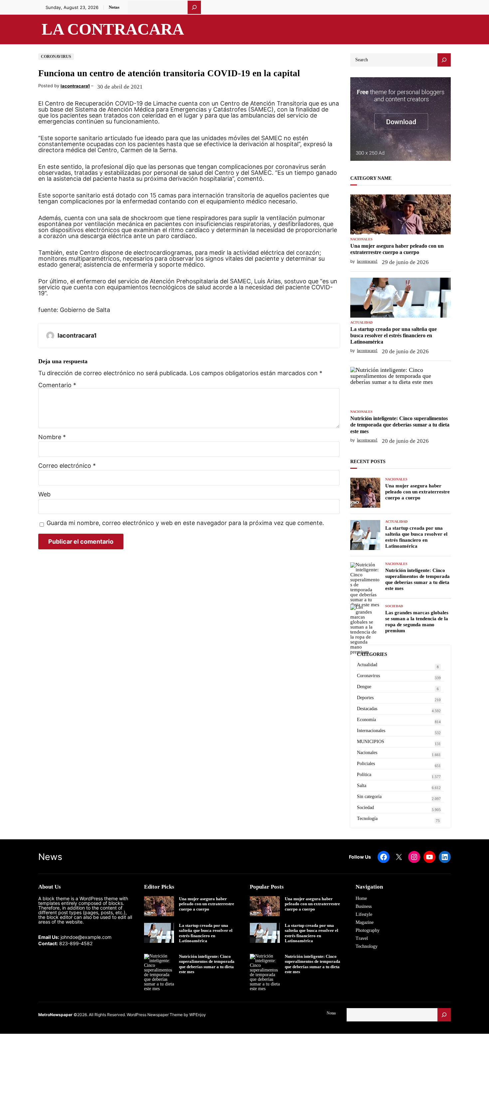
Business (364, 906)
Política (364, 774)
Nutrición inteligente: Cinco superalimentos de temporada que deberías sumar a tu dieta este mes (399, 424)
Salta (361, 785)
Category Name (371, 178)
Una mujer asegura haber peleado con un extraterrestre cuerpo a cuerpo (397, 249)
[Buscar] (194, 7)
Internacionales (371, 730)
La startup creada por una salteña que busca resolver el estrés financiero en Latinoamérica (393, 335)
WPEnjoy (197, 1014)
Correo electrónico (67, 466)
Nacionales (361, 239)
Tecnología (367, 818)
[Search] (444, 60)
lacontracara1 (75, 86)
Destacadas (367, 708)
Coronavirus (56, 56)
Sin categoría (369, 796)
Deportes (365, 697)
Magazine (365, 922)
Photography (368, 930)
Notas (114, 7)
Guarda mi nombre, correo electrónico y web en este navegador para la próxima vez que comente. (185, 523)
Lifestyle (364, 914)
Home (361, 898)
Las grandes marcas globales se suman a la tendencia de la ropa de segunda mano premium (416, 621)
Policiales (366, 763)
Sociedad (394, 606)
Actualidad (361, 322)
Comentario (57, 385)
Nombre (52, 437)
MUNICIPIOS (370, 741)
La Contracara (113, 29)
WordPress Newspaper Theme (155, 1014)
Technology (367, 946)
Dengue (364, 686)
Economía (366, 719)
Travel (362, 938)
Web (44, 494)
